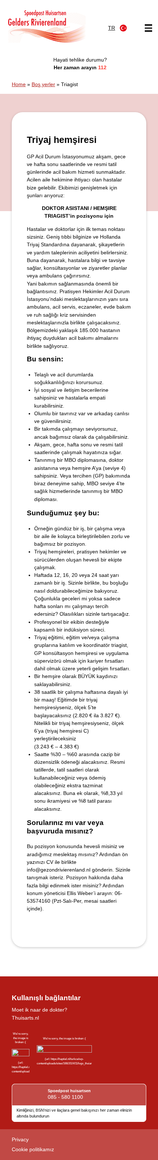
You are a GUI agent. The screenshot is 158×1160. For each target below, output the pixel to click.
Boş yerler (43, 84)
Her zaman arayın (80, 67)
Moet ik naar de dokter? (39, 1010)
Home (19, 84)
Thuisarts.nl (25, 1018)
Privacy (20, 1139)
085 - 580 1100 (65, 1097)
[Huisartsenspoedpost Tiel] (46, 26)
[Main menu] (148, 28)
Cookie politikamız (33, 1149)
